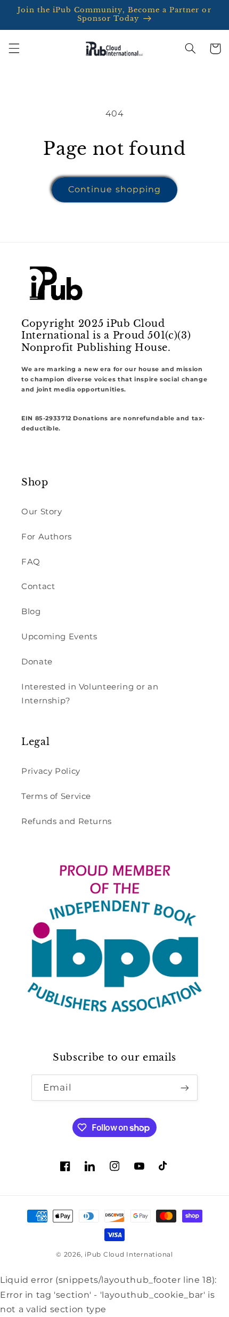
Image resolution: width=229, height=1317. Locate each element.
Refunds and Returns (66, 821)
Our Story (41, 511)
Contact (38, 586)
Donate (37, 662)
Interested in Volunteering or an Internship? (89, 693)
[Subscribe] (185, 1088)
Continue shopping (114, 189)
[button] (14, 48)
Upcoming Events (59, 636)
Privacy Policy (50, 771)
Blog (31, 611)
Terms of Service (56, 796)
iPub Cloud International (129, 1254)
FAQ (30, 562)
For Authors (46, 537)
